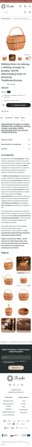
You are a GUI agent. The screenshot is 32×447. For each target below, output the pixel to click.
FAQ (23, 407)
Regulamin (8, 409)
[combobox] (14, 12)
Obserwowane (23, 409)
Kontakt (23, 404)
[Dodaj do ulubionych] (3, 105)
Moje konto (23, 412)
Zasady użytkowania (9, 362)
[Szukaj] (25, 12)
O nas (23, 401)
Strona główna (5, 18)
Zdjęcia (16, 118)
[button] (25, 6)
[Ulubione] (20, 6)
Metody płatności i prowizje (8, 405)
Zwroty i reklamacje (8, 415)
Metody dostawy (8, 401)
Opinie (23, 118)
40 (9, 92)
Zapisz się (15, 367)
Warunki (22, 361)
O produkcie (8, 118)
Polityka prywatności (8, 412)
